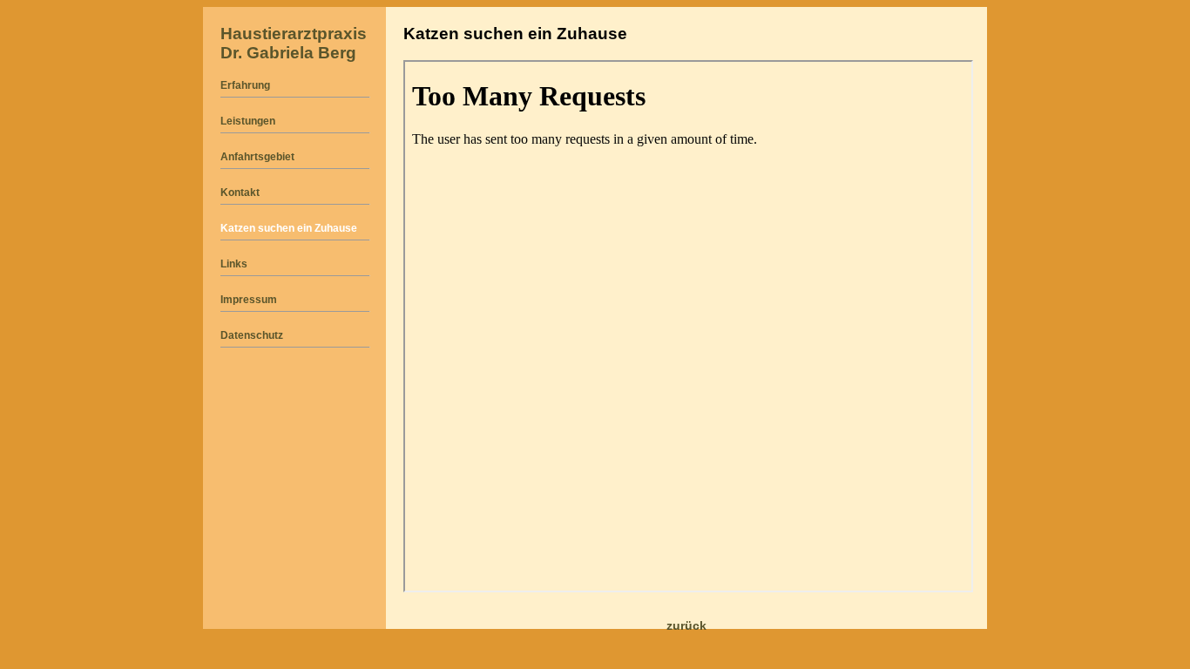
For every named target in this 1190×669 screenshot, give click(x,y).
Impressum (248, 300)
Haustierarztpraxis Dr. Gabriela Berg (293, 43)
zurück (686, 625)
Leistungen (247, 121)
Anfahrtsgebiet (257, 157)
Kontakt (240, 192)
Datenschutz (251, 335)
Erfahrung (245, 85)
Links (233, 264)
